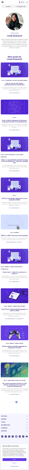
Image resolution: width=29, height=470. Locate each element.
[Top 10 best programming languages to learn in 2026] (14, 295)
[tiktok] (23, 436)
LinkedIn (17, 47)
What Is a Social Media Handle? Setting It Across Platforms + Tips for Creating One (14, 161)
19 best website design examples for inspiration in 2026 (14, 347)
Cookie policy (20, 455)
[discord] (27, 436)
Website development (19, 306)
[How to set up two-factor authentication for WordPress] (14, 69)
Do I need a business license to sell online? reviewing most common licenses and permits (14, 384)
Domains (16, 232)
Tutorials (8, 6)
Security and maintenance (20, 80)
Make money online (13, 380)
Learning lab (21, 6)
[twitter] (13, 436)
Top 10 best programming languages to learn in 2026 (14, 310)
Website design (19, 343)
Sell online (22, 380)
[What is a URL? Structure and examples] (14, 222)
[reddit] (20, 436)
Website (7, 266)
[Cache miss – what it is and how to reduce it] (14, 256)
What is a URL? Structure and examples (14, 235)
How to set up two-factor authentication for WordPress (14, 84)
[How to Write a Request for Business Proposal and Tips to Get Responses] (14, 107)
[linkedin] (2, 436)
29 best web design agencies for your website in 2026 (14, 199)
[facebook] (6, 436)
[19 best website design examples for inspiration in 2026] (14, 332)
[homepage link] (2, 2)
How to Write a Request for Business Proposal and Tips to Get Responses (14, 121)
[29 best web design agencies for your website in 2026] (14, 185)
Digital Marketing (10, 154)
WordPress (9, 80)
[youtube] (16, 436)
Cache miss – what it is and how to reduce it (15, 272)
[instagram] (9, 436)
